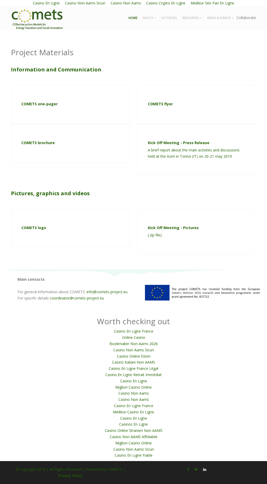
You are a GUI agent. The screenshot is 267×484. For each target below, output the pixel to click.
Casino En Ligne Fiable (134, 455)
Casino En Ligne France (133, 331)
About (148, 18)
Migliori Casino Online (133, 387)
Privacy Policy (70, 475)
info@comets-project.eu (107, 291)
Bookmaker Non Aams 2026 (134, 343)
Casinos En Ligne (133, 424)
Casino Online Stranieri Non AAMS (133, 430)
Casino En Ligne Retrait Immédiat (133, 374)
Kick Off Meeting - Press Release (178, 142)
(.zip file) (155, 234)
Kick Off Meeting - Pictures (173, 227)
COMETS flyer (160, 103)
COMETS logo (33, 227)
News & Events (219, 18)
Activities (169, 18)
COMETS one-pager (39, 103)
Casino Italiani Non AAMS (133, 362)
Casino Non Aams (133, 393)
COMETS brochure (38, 142)
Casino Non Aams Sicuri (133, 349)
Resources (190, 18)
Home (133, 18)
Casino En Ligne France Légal (133, 368)
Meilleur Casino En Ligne (133, 411)
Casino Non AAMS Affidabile (133, 436)
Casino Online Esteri (133, 356)
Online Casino (133, 337)
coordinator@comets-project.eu (77, 298)
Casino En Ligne (133, 380)
